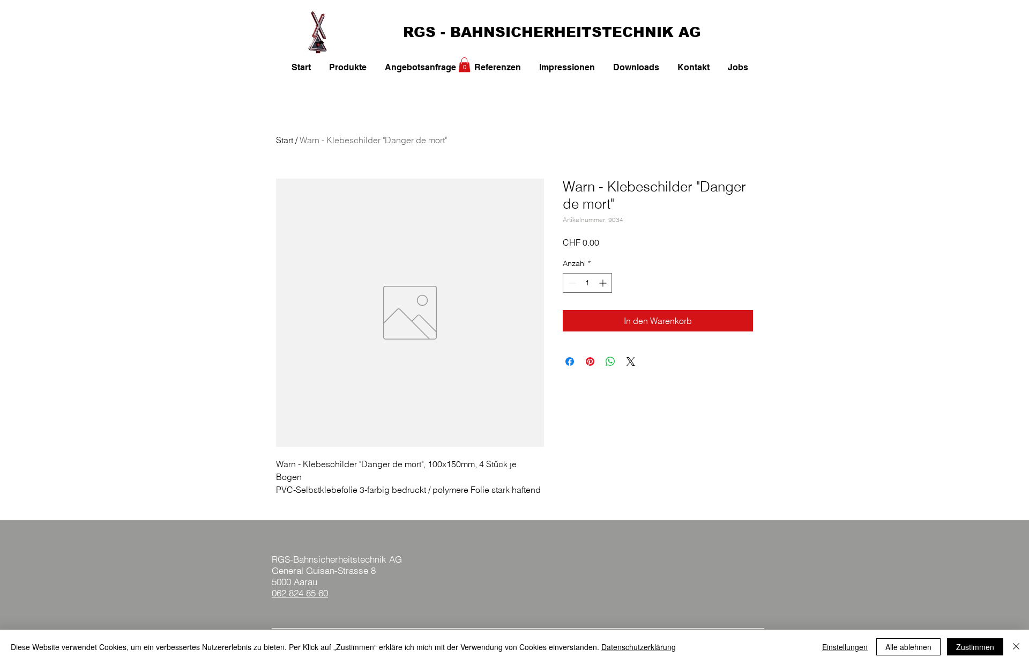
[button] (464, 64)
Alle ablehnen (908, 646)
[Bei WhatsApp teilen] (610, 361)
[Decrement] (571, 283)
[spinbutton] (587, 283)
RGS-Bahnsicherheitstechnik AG (337, 559)
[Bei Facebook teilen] (569, 361)
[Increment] (603, 283)
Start (284, 140)
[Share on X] (630, 361)
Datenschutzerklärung (638, 646)
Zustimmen (975, 646)
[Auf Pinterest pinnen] (590, 361)
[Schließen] (1016, 646)
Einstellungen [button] (845, 646)
